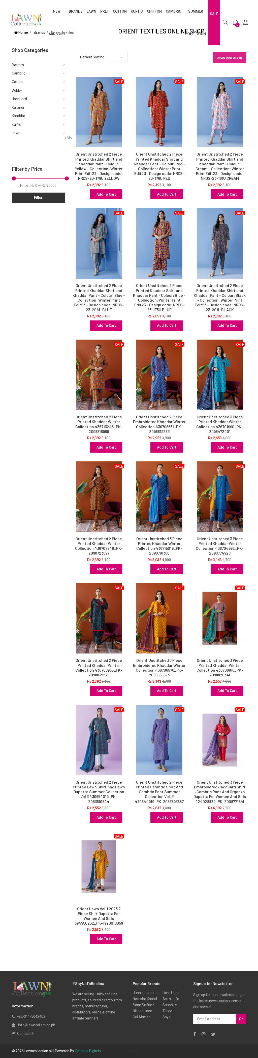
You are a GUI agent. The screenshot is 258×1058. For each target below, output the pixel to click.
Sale (214, 14)
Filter (38, 198)
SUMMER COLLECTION (195, 22)
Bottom (18, 65)
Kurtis (16, 124)
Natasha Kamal (145, 999)
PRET (104, 11)
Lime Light (169, 993)
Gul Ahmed (141, 1017)
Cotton (17, 82)
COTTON (120, 11)
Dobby (17, 90)
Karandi (18, 107)
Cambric (173, 11)
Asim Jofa (169, 999)
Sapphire (168, 1005)
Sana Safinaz (143, 1005)
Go (241, 1019)
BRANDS (76, 11)
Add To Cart (106, 194)
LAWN (91, 11)
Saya (165, 1017)
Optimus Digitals (88, 1051)
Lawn (16, 133)
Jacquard (19, 99)
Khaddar (18, 116)
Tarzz (165, 1011)
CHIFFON (154, 11)
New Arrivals (57, 22)
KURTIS (137, 11)
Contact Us (26, 1034)
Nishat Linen (142, 1011)
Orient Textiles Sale (229, 57)
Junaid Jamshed (146, 993)
